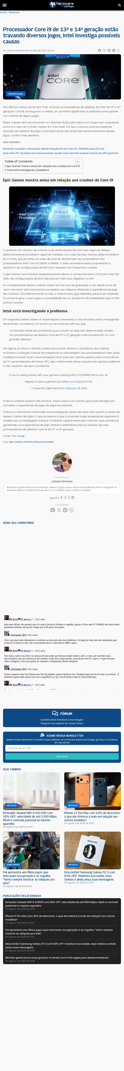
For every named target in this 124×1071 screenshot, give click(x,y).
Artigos (12, 805)
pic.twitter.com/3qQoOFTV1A (74, 381)
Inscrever (62, 756)
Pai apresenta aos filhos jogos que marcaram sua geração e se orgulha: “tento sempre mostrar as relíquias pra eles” (28, 877)
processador (46, 441)
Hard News (13, 864)
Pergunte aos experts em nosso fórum (62, 723)
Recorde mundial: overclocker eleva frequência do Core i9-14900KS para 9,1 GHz (53, 148)
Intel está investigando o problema (28, 170)
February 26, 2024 (76, 388)
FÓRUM (66, 714)
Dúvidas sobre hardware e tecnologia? (62, 719)
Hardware (14, 12)
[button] (4, 5)
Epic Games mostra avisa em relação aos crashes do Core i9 (43, 166)
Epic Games (16, 441)
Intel (35, 441)
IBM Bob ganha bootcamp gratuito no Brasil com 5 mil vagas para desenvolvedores (56, 957)
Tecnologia (15, 93)
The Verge (18, 436)
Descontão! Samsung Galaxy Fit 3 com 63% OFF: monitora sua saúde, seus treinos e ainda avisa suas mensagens (89, 875)
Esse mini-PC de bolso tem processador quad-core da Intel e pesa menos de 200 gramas (60, 153)
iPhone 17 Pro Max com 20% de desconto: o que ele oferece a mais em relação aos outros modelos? (92, 816)
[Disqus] (62, 569)
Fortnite (28, 441)
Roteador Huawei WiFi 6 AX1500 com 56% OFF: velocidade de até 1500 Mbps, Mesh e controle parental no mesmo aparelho (30, 818)
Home (3, 12)
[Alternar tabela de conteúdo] (76, 161)
